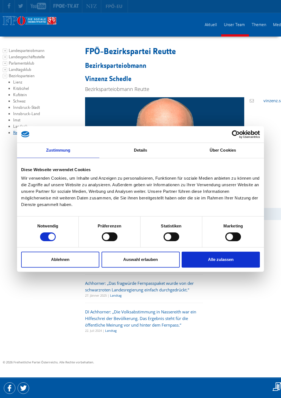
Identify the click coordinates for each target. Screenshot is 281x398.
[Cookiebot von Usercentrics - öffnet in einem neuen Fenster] (236, 134)
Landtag (116, 295)
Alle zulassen (221, 259)
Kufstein (20, 95)
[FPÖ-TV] (66, 6)
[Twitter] (21, 6)
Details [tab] (140, 150)
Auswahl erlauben (140, 259)
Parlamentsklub (21, 64)
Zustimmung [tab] (58, 150)
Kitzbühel (21, 89)
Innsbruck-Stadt (26, 108)
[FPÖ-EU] (114, 6)
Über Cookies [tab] (223, 150)
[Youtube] (38, 6)
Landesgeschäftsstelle (27, 57)
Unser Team (234, 25)
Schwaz (19, 101)
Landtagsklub (20, 70)
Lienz (17, 82)
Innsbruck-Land (26, 114)
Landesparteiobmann (26, 51)
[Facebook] (9, 6)
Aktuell (211, 25)
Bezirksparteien (22, 76)
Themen (259, 25)
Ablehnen (60, 259)
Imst (16, 120)
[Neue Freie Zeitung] (91, 6)
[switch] (109, 236)
